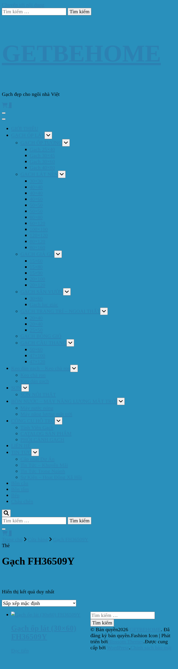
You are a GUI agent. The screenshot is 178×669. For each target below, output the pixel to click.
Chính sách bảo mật (151, 647)
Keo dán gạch (34, 381)
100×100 (39, 229)
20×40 (36, 318)
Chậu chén (22, 501)
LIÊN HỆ (21, 445)
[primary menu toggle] (4, 113)
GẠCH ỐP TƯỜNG (41, 143)
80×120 (37, 241)
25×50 (36, 330)
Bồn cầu (19, 483)
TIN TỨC (21, 452)
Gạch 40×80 (42, 167)
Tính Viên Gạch (36, 427)
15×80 (36, 267)
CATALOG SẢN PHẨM (46, 433)
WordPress (118, 647)
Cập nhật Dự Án (37, 459)
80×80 (36, 217)
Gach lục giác (44, 304)
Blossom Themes (125, 641)
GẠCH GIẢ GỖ (37, 254)
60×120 (37, 223)
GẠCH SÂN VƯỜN (41, 292)
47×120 (37, 361)
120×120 (39, 235)
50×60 (36, 349)
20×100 (37, 279)
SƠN (16, 388)
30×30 (36, 181)
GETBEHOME (81, 53)
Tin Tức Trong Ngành (42, 471)
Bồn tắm (20, 489)
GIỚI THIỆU (24, 128)
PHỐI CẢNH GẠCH (42, 439)
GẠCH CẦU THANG (43, 343)
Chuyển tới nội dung (23, 5)
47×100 (37, 355)
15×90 (36, 273)
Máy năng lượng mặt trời (46, 414)
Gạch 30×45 (42, 155)
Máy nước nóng (36, 408)
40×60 (36, 199)
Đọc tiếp (20, 650)
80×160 (37, 247)
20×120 (37, 285)
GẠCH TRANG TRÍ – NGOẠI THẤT (60, 311)
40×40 (36, 187)
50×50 (36, 205)
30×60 (36, 298)
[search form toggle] (6, 513)
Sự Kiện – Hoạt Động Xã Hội (51, 477)
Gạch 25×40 (42, 149)
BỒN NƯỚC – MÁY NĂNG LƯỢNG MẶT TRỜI (64, 401)
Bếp (15, 495)
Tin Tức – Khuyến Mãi (44, 465)
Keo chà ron (33, 375)
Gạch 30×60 (42, 161)
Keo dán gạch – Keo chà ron (40, 368)
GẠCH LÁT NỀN (39, 174)
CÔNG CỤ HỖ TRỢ (33, 421)
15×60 (36, 261)
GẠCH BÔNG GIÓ (40, 336)
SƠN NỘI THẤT (38, 394)
